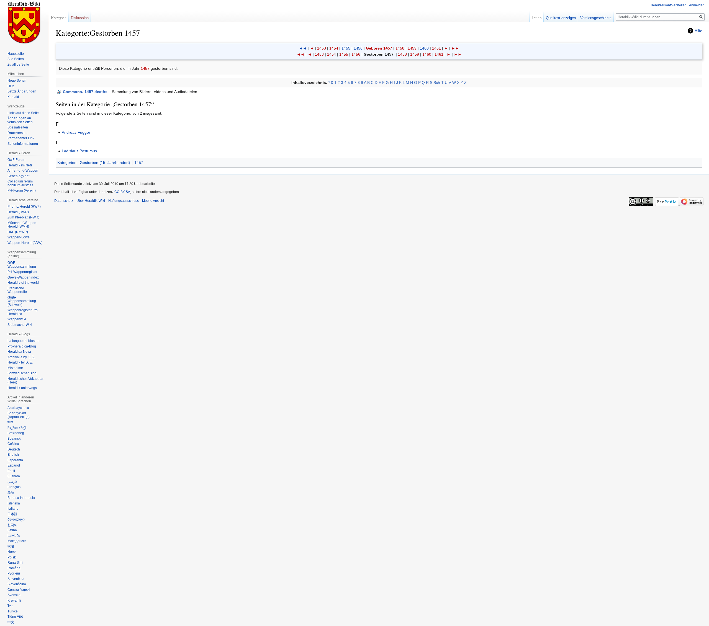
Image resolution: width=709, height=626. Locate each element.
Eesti (11, 471)
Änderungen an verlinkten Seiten (20, 120)
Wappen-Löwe (18, 237)
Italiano (13, 509)
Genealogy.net (18, 176)
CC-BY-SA (122, 192)
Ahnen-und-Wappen (22, 170)
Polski (12, 557)
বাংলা (10, 422)
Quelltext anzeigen (561, 18)
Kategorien (66, 162)
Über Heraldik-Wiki (90, 201)
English (13, 455)
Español (13, 465)
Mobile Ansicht (153, 201)
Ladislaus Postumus (79, 151)
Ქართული (16, 519)
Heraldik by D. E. (20, 362)
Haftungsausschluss (123, 201)
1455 (345, 48)
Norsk (11, 552)
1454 (333, 48)
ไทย (10, 606)
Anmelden (697, 5)
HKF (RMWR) (17, 232)
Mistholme (15, 368)
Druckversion (17, 133)
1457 (145, 68)
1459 (412, 48)
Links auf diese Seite (23, 113)
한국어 (12, 525)
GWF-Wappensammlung (21, 265)
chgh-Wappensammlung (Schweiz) (21, 301)
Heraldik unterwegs (22, 388)
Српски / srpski (18, 590)
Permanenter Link (20, 138)
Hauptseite (15, 54)
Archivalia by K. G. (21, 357)
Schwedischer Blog (22, 373)
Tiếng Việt (15, 617)
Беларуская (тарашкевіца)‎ (18, 415)
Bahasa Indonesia (21, 498)
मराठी (10, 546)
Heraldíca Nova (19, 352)
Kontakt (13, 97)
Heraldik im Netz (19, 165)
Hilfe (698, 31)
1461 (436, 48)
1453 (321, 48)
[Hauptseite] (24, 22)
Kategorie (58, 18)
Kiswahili (14, 600)
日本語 (12, 514)
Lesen (536, 18)
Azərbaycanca (18, 408)
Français (13, 487)
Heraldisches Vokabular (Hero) (25, 381)
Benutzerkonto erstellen (669, 5)
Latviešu (13, 536)
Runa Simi (15, 563)
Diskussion (80, 18)
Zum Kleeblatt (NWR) (23, 217)
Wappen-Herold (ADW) (24, 243)
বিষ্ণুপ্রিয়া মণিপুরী (16, 428)
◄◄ (303, 48)
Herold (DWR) (18, 212)
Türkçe (12, 611)
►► (455, 48)
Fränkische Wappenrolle (17, 290)
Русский (13, 573)
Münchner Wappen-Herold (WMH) (22, 225)
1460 (424, 48)
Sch (436, 82)
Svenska (13, 595)
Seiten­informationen (22, 144)
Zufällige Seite (18, 64)
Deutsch (13, 449)
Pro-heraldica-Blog (21, 346)
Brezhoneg (15, 433)
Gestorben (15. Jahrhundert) (105, 162)
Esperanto (15, 460)
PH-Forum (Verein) (21, 190)
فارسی (12, 482)
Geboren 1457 (379, 48)
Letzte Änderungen (21, 91)
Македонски (16, 541)
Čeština (13, 444)
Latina (12, 530)
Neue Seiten (16, 81)
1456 (358, 48)
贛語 (10, 492)
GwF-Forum (16, 160)
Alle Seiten (15, 59)
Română (13, 568)
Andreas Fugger (76, 132)
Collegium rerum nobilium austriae (20, 183)
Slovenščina (16, 584)
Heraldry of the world (23, 283)
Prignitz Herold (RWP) (24, 206)
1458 (399, 48)
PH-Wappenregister (22, 272)
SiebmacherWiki (19, 325)
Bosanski (14, 438)
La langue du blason (22, 341)
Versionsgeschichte (596, 18)
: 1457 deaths (85, 91)
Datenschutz (63, 201)
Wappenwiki (16, 319)
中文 (10, 622)
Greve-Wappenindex (23, 277)
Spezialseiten (17, 127)
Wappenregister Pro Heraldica (22, 312)
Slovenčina (15, 579)
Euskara (13, 476)
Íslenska (13, 503)
